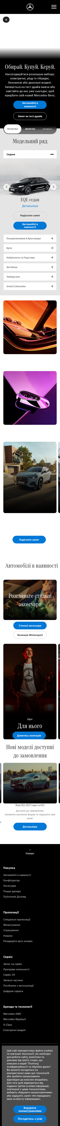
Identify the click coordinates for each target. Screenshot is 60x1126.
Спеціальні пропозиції (16, 919)
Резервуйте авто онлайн (17, 941)
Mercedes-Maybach (14, 1019)
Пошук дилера (12, 891)
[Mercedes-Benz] (12, 128)
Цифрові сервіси (13, 991)
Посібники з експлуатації (18, 985)
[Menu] (54, 7)
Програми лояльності (16, 969)
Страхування (11, 930)
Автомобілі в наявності (17, 875)
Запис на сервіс (12, 964)
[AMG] (30, 128)
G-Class (7, 1024)
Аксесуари (9, 885)
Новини (7, 935)
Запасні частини (13, 980)
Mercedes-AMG (12, 1013)
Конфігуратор (11, 880)
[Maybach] (47, 128)
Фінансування (11, 924)
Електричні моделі (14, 1030)
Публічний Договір (14, 896)
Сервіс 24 (9, 974)
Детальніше (30, 206)
